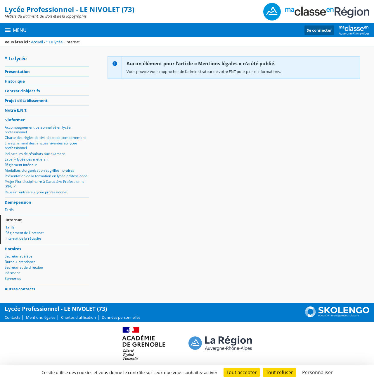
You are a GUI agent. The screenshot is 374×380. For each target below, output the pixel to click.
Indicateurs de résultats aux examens (35, 153)
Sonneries (13, 278)
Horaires (13, 248)
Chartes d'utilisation (78, 317)
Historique (15, 81)
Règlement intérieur (21, 164)
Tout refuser (279, 372)
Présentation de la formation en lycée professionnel (47, 175)
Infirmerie (13, 272)
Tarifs (9, 209)
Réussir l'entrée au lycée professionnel (36, 192)
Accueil (37, 42)
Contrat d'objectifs (22, 90)
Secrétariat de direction (24, 267)
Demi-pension (18, 202)
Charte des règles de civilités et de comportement (45, 137)
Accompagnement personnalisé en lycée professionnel (38, 129)
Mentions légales (40, 317)
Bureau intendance (20, 261)
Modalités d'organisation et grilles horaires (39, 170)
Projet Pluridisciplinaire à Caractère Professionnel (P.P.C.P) (45, 184)
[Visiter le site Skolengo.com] (337, 315)
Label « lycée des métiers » (26, 159)
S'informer (15, 119)
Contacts (12, 317)
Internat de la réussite (23, 238)
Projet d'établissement (26, 100)
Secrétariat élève (18, 256)
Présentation (17, 71)
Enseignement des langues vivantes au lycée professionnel (41, 145)
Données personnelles (121, 317)
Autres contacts (20, 289)
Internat (14, 219)
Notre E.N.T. (16, 110)
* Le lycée (54, 42)
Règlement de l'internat (25, 232)
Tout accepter (241, 372)
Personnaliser (317, 372)
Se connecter (319, 30)
